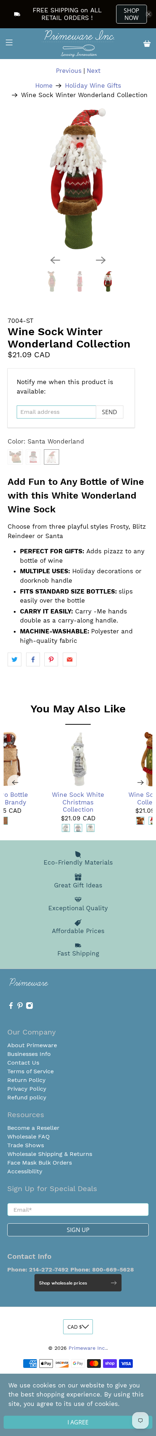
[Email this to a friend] (70, 659)
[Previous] (55, 260)
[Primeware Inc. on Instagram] (29, 1007)
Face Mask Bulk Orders (39, 1162)
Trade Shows (25, 1145)
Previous (69, 70)
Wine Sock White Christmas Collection (78, 802)
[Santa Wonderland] (51, 457)
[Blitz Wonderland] (15, 457)
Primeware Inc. (87, 1348)
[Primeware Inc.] (78, 43)
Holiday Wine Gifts (93, 86)
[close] (148, 14)
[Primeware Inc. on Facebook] (11, 1007)
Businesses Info (29, 1053)
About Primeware (32, 1045)
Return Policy (26, 1080)
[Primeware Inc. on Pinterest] (20, 1007)
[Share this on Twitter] (14, 659)
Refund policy (26, 1097)
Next (93, 70)
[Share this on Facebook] (33, 659)
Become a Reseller (33, 1127)
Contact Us (23, 1062)
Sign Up (78, 1230)
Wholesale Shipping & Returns (49, 1153)
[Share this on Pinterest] (51, 659)
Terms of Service (30, 1071)
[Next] (100, 260)
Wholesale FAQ (28, 1136)
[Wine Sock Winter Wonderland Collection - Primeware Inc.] (78, 178)
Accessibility (24, 1171)
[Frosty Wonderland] (33, 457)
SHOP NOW (131, 14)
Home (44, 86)
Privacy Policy (26, 1088)
